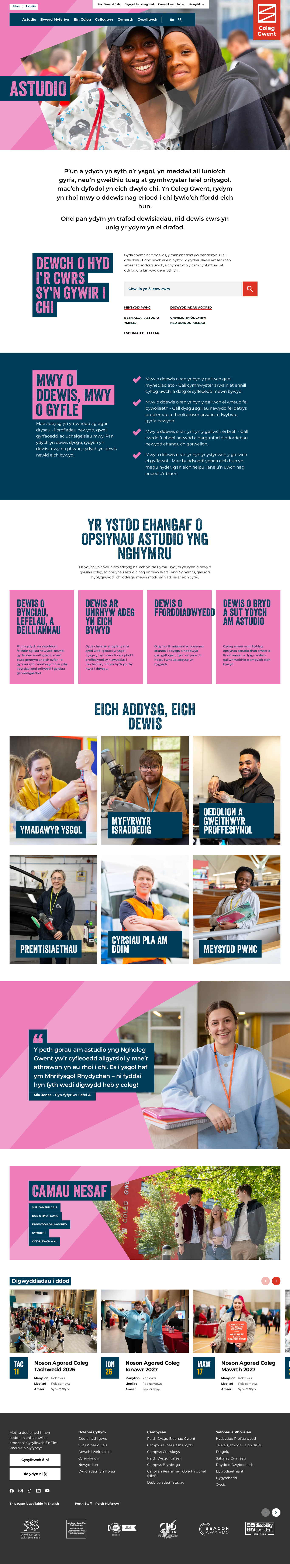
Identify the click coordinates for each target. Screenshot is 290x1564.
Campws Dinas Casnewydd (170, 1445)
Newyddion (196, 5)
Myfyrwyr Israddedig (131, 825)
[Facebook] (12, 1490)
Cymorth (125, 19)
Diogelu (222, 1452)
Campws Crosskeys (163, 1452)
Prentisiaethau (48, 948)
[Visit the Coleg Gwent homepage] (266, 20)
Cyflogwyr (104, 19)
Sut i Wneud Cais (109, 5)
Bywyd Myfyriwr (55, 19)
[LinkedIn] (38, 1490)
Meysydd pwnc (137, 307)
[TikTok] (29, 1490)
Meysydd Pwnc (230, 948)
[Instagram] (20, 1490)
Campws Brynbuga (163, 1465)
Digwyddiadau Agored (139, 5)
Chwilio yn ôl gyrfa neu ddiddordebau (188, 320)
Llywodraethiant (230, 1471)
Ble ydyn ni (33, 1474)
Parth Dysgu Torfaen (164, 1458)
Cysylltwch (147, 19)
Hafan (16, 6)
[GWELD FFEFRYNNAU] (261, 1558)
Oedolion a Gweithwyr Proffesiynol (228, 820)
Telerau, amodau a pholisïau (239, 1445)
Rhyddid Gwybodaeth (234, 1465)
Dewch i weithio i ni (171, 5)
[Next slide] (276, 1281)
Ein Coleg (82, 19)
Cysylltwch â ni (44, 1242)
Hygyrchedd (226, 1478)
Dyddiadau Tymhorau (96, 1471)
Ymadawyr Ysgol (51, 829)
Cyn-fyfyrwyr (89, 1458)
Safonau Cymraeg (231, 1458)
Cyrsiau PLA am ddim (140, 944)
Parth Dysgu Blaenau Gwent (171, 1438)
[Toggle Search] (180, 19)
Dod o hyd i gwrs (45, 1216)
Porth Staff (83, 1503)
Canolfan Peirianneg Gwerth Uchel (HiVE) (176, 1474)
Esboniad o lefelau (141, 333)
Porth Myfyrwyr (107, 1503)
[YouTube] (47, 1490)
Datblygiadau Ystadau (165, 1482)
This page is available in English (34, 1503)
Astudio (30, 6)
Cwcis (221, 1484)
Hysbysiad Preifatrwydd (236, 1438)
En (172, 19)
